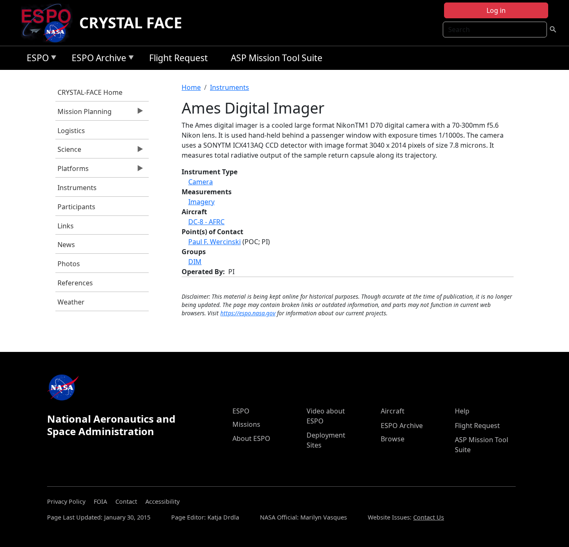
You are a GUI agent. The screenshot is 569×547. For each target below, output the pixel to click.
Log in (496, 10)
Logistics (71, 130)
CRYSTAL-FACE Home (89, 92)
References (75, 282)
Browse (392, 438)
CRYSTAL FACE (130, 22)
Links (65, 225)
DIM (195, 261)
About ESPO (251, 438)
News (66, 244)
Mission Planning (83, 113)
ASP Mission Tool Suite (276, 58)
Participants (76, 206)
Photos (68, 263)
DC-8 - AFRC (206, 221)
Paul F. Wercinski (214, 241)
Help (462, 411)
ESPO (35, 59)
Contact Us (428, 517)
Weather (71, 302)
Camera (200, 181)
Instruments (77, 187)
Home (191, 87)
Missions (246, 424)
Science (68, 151)
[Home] (49, 23)
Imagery (201, 201)
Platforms (72, 170)
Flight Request (178, 58)
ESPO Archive (96, 59)
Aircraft (392, 411)
